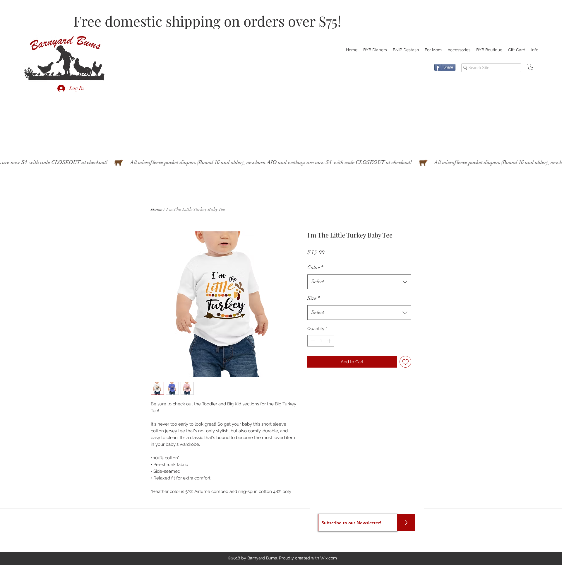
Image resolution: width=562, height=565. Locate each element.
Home (156, 209)
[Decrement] (312, 340)
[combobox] (359, 281)
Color (315, 267)
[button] (530, 67)
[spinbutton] (321, 340)
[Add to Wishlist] (406, 362)
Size (313, 298)
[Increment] (330, 340)
